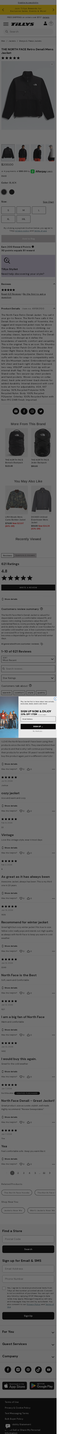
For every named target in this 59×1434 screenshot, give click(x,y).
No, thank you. (37, 731)
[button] (53, 446)
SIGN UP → (38, 726)
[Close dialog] (55, 698)
